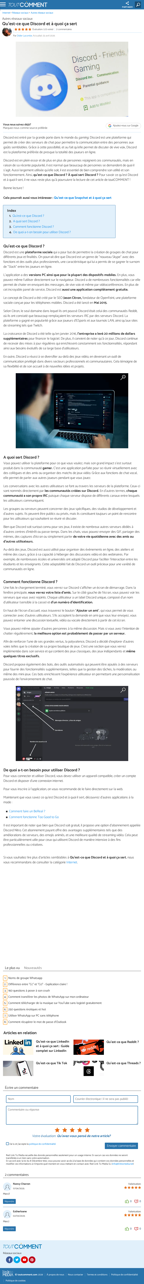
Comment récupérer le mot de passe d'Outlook (37, 1022)
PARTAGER (127, 7)
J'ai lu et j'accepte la (33, 1144)
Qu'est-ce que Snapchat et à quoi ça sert (83, 198)
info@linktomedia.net (122, 1164)
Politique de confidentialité (124, 1274)
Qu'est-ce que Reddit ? (122, 1042)
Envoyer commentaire (121, 1146)
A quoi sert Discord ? (26, 221)
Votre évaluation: (44, 1136)
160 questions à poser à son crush (29, 990)
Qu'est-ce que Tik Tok (51, 1063)
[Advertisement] (72, 916)
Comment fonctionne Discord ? (33, 227)
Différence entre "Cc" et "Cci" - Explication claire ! (37, 984)
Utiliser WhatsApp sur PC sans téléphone (33, 1015)
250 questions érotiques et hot (27, 1009)
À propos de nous (55, 1274)
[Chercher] (138, 5)
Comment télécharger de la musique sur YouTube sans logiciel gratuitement (55, 1003)
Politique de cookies (16, 1280)
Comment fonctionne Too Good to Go (34, 817)
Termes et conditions (97, 1274)
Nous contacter (75, 1274)
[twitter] (17, 1259)
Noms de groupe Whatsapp (25, 978)
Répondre (9, 1201)
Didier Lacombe (24, 36)
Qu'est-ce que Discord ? (28, 216)
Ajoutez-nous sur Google (125, 126)
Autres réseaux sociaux (42, 13)
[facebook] (9, 1259)
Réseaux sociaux (20, 13)
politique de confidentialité (42, 1144)
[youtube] (24, 1259)
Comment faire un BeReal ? (27, 811)
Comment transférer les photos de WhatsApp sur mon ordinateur (48, 996)
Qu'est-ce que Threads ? (123, 1063)
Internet (6, 13)
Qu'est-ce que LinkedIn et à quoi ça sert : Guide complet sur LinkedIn (52, 1046)
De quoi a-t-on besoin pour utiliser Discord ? (42, 232)
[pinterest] (32, 1259)
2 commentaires (64, 29)
